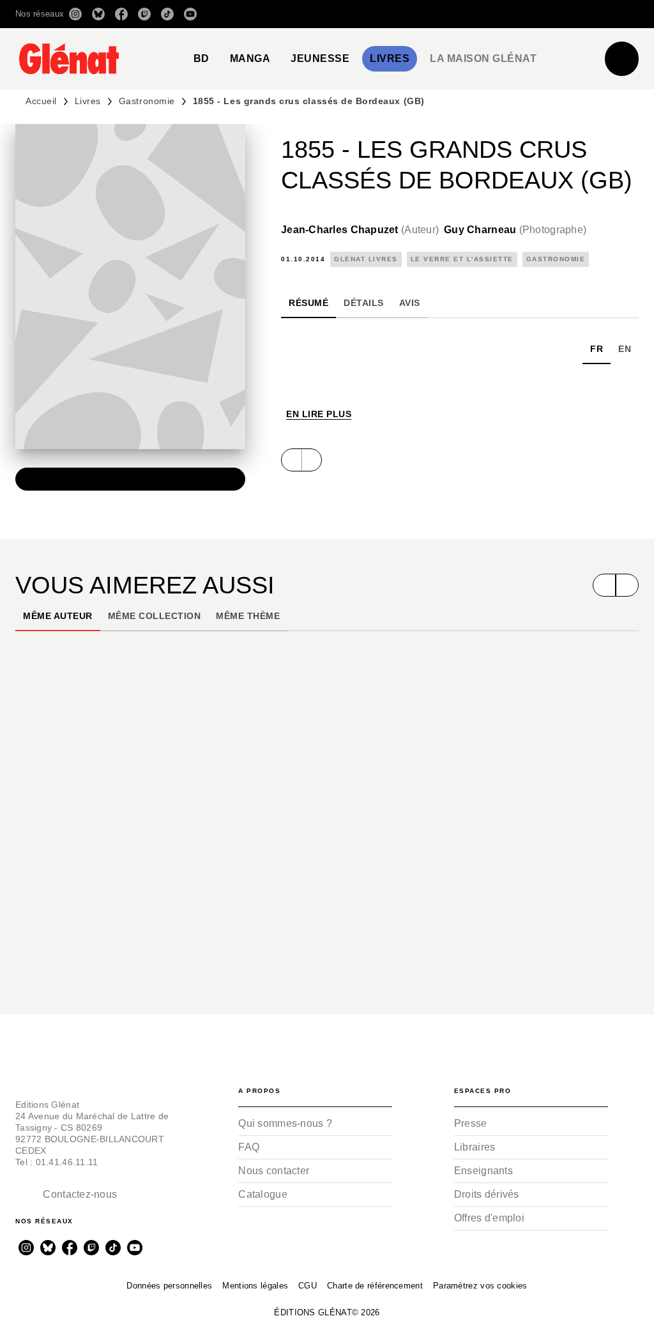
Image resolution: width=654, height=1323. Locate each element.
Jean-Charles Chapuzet (360, 229)
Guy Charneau (515, 229)
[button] (459, 14)
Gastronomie (147, 101)
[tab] (201, 59)
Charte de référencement (375, 1285)
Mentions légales (255, 1285)
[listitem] (75, 14)
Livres (88, 101)
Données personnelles (169, 1285)
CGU (307, 1285)
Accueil (41, 101)
